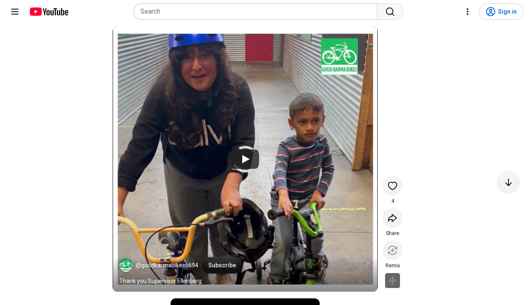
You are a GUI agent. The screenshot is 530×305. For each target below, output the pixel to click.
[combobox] (257, 12)
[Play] (245, 159)
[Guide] (15, 12)
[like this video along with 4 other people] (392, 186)
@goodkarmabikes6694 (167, 265)
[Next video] (508, 182)
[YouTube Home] (48, 11)
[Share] (392, 218)
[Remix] (392, 250)
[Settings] (467, 12)
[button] (125, 265)
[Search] (390, 11)
